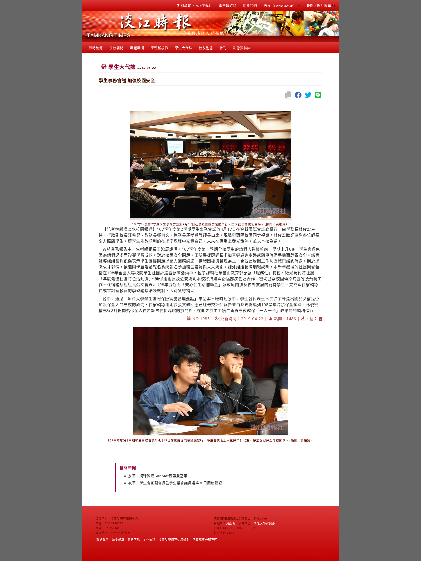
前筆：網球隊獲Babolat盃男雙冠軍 (157, 475)
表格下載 (134, 539)
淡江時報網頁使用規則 (174, 539)
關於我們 (250, 5)
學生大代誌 (183, 48)
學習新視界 (159, 48)
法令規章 (118, 539)
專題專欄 (137, 48)
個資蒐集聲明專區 (205, 539)
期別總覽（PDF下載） (194, 5)
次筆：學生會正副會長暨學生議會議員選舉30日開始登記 (175, 483)
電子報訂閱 (227, 5)
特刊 (223, 48)
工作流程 (149, 539)
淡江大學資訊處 (264, 523)
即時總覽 (96, 48)
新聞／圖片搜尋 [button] (319, 5)
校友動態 (206, 48)
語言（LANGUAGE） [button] (281, 5)
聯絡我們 (102, 539)
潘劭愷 (230, 523)
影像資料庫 (242, 48)
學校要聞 (116, 48)
